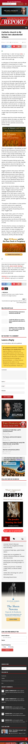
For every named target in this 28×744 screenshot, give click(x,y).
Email (3, 386)
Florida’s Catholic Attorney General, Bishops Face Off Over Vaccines (13, 692)
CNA (21, 54)
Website (4, 390)
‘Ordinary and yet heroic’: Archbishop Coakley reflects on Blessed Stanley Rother (13, 568)
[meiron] (3, 708)
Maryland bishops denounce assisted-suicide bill (17, 312)
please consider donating (16, 266)
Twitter (3, 678)
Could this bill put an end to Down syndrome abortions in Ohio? (17, 321)
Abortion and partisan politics (11, 449)
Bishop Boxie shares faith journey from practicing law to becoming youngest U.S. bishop (14, 562)
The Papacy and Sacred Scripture (12, 437)
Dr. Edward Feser (7, 451)
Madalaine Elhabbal (8, 445)
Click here (4, 276)
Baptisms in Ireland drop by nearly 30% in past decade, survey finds (14, 443)
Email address (5, 635)
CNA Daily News (14, 42)
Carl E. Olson (6, 438)
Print (24, 42)
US (6, 288)
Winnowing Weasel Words (10, 577)
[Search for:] (14, 668)
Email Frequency (6, 645)
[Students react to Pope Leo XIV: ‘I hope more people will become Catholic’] (5, 329)
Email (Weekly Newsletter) (8, 681)
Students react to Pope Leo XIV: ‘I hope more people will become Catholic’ (16, 329)
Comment (4, 370)
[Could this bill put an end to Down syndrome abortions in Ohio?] (5, 321)
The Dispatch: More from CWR (14, 424)
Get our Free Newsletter (14, 1)
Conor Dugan (6, 433)
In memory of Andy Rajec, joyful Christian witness (12, 430)
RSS (2, 683)
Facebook (4, 676)
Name (3, 381)
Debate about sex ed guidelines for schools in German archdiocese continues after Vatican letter (14, 556)
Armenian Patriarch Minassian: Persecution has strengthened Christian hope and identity (13, 545)
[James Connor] (3, 691)
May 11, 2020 (6, 42)
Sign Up (20, 3)
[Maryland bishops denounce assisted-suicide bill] (5, 313)
